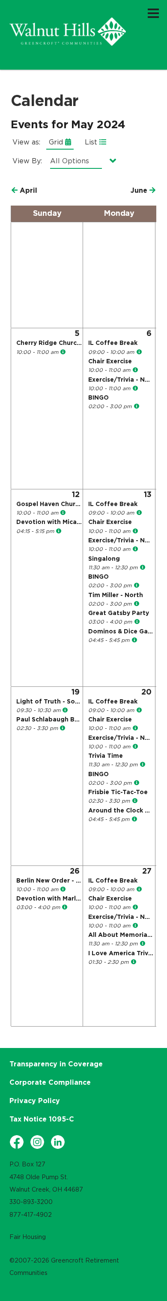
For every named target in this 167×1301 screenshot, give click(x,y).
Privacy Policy (34, 1100)
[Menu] (153, 12)
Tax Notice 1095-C (41, 1119)
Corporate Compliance (50, 1082)
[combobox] (82, 161)
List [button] (92, 142)
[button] (24, 190)
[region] (67, 32)
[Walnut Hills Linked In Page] (58, 1142)
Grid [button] (57, 142)
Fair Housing (27, 1236)
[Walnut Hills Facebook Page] (17, 1142)
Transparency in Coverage (56, 1064)
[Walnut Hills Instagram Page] (37, 1142)
